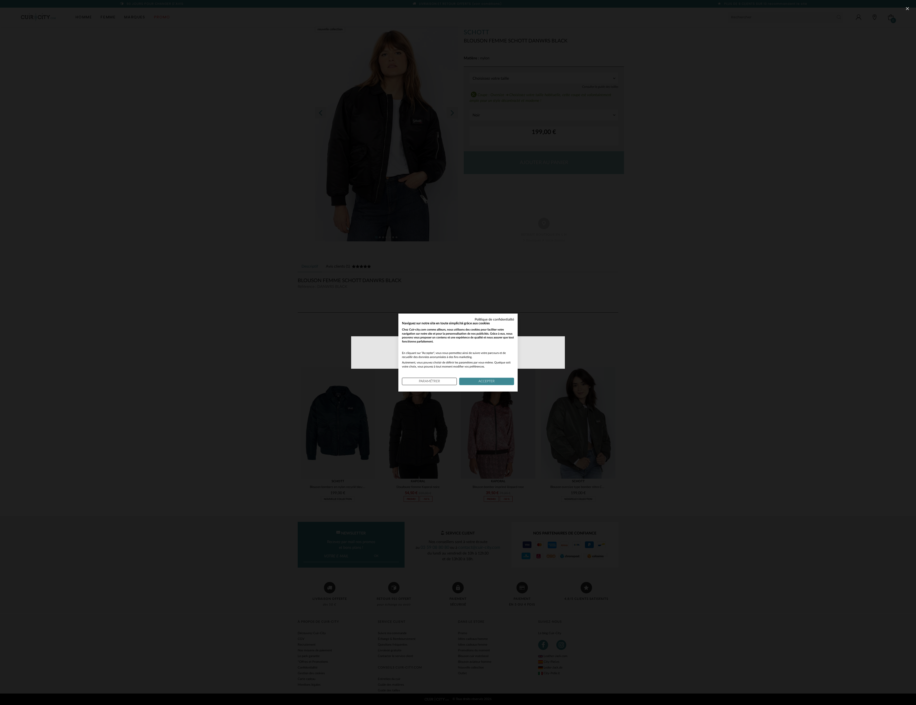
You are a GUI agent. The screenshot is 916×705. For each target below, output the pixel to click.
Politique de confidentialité (494, 319)
